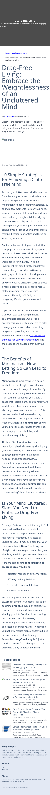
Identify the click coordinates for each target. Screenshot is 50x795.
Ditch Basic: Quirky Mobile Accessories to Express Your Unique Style (29, 695)
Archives (5, 770)
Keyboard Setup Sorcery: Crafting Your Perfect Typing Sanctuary (30, 666)
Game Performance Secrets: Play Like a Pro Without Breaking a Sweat (30, 728)
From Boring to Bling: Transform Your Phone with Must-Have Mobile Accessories (29, 712)
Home (7, 53)
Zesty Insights (25, 20)
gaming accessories (19, 53)
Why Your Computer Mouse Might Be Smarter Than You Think (29, 681)
